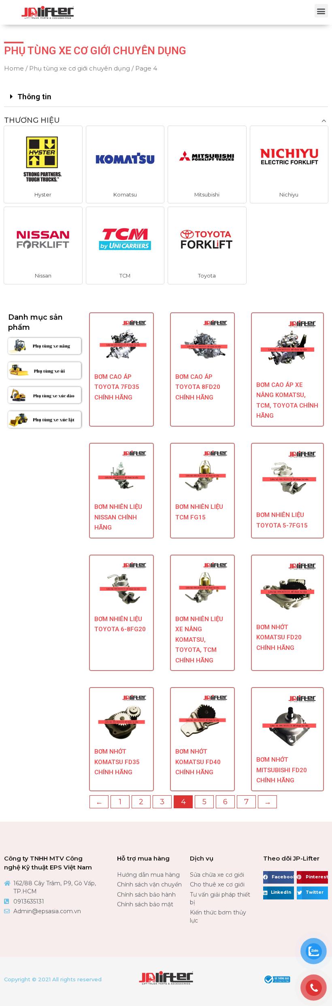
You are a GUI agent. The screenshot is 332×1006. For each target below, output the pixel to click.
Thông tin (34, 96)
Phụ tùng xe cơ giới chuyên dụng (79, 68)
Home (14, 68)
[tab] (166, 97)
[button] (321, 10)
